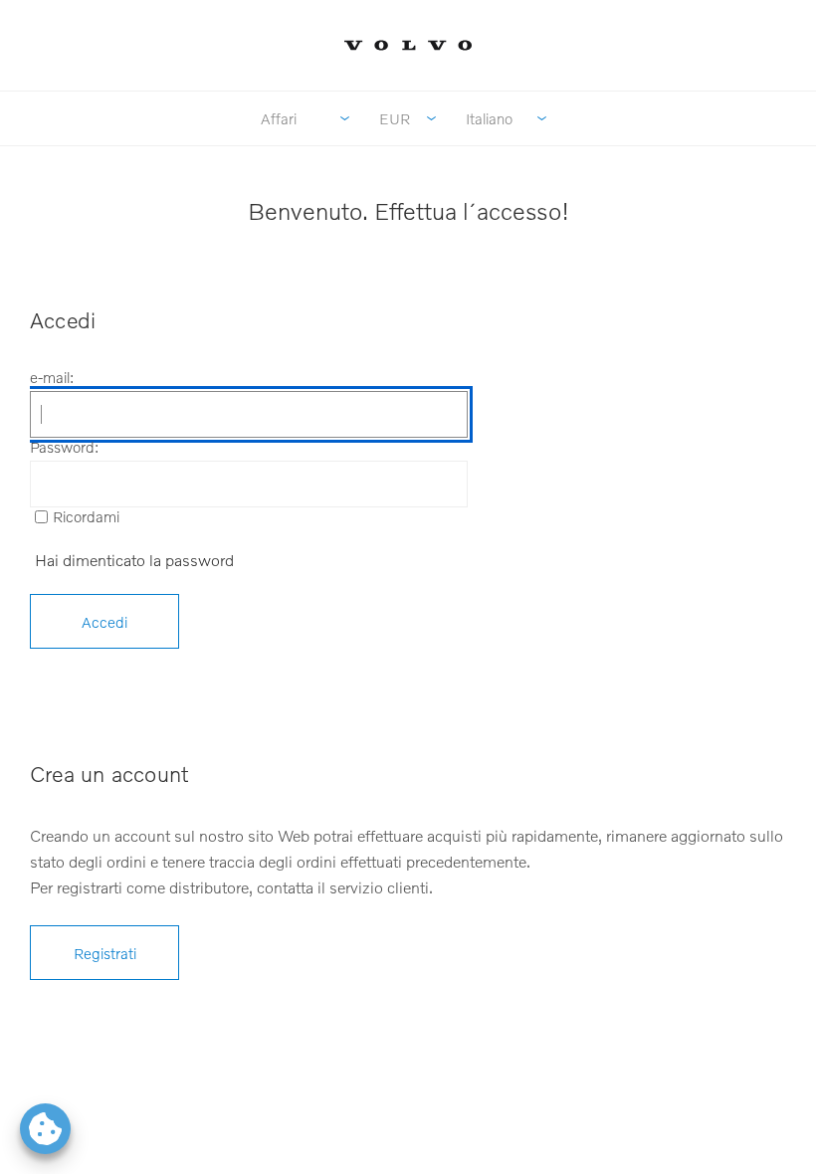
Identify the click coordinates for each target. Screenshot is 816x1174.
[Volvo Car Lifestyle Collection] (408, 45)
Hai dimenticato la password (134, 559)
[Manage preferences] (45, 1128)
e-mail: (52, 377)
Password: (64, 447)
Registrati (105, 953)
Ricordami (86, 516)
